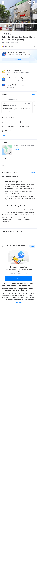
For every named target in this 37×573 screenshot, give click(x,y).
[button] (7, 150)
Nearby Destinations (7, 158)
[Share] (34, 2)
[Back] (3, 2)
